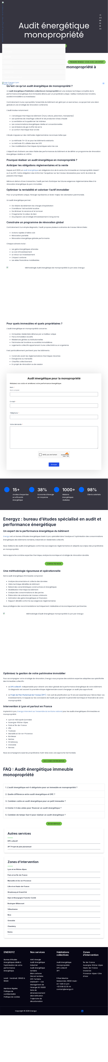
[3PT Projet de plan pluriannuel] (99, 847)
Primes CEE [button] (8, 67)
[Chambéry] (99, 926)
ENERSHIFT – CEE (37, 982)
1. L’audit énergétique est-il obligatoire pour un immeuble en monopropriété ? (41, 787)
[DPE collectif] (99, 841)
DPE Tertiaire (35, 979)
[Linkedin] (82, 1011)
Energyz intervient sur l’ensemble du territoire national (39, 711)
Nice (9, 915)
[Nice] (99, 915)
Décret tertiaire (36, 976)
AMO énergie (35, 959)
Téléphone (14, 413)
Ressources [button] (9, 72)
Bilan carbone (36, 973)
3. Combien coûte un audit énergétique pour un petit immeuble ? (35, 801)
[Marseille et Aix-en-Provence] (99, 881)
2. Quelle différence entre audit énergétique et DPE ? (30, 794)
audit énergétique (30, 170)
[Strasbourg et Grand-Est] (99, 892)
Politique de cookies (12, 997)
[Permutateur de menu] (60, 56)
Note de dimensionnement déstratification (37, 993)
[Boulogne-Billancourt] (99, 904)
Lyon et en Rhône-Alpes (17, 869)
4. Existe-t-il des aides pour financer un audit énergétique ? (33, 808)
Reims (10, 932)
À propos (8, 51)
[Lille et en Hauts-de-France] (99, 887)
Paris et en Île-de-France (17, 875)
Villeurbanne (13, 909)
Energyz (6, 536)
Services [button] (7, 56)
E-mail (13, 402)
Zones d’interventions (13, 77)
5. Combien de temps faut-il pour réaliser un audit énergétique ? (35, 815)
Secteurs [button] (8, 62)
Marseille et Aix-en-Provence (19, 881)
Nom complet (14, 390)
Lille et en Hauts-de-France (18, 886)
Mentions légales (11, 988)
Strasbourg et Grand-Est (17, 892)
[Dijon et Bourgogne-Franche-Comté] (99, 898)
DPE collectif (15, 687)
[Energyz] (3, 22)
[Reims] (99, 932)
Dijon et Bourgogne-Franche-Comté (22, 898)
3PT (58, 971)
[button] (87, 62)
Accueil (7, 46)
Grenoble (11, 921)
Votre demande (16, 424)
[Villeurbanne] (99, 909)
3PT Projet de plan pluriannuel (19, 847)
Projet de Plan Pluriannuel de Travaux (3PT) (28, 695)
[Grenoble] (99, 921)
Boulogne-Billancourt (16, 903)
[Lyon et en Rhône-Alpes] (99, 869)
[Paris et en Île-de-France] (99, 875)
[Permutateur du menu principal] (103, 83)
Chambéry (12, 926)
